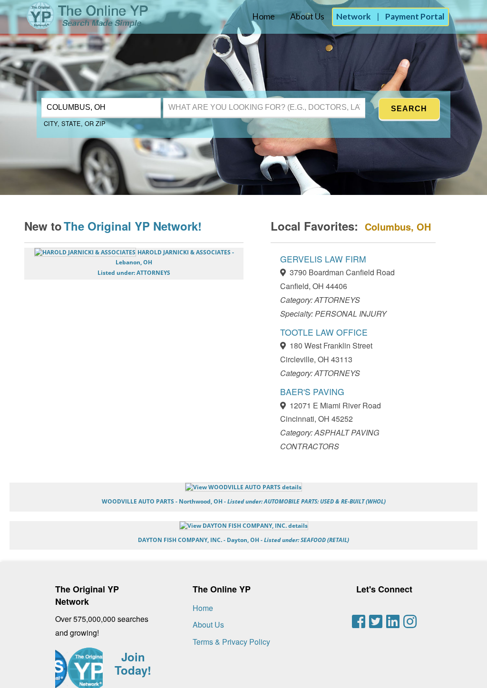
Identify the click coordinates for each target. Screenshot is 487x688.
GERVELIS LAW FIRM (323, 259)
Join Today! (133, 663)
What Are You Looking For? (205, 96)
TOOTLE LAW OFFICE (324, 332)
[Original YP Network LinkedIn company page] (392, 621)
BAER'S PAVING (312, 391)
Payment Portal (415, 16)
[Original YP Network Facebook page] (358, 621)
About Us (307, 16)
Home (263, 16)
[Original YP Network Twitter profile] (375, 621)
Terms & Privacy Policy (231, 641)
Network (353, 16)
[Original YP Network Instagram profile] (410, 621)
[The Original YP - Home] (75, 26)
